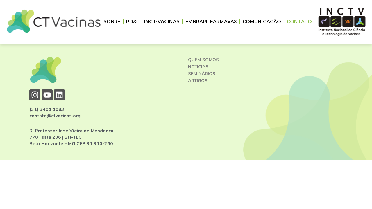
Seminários (201, 74)
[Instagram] (34, 94)
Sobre (111, 21)
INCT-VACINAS (162, 21)
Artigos (198, 81)
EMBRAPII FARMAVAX (211, 21)
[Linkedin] (59, 94)
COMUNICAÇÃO (262, 21)
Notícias (198, 67)
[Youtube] (47, 94)
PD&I (132, 21)
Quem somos (203, 60)
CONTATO (299, 21)
